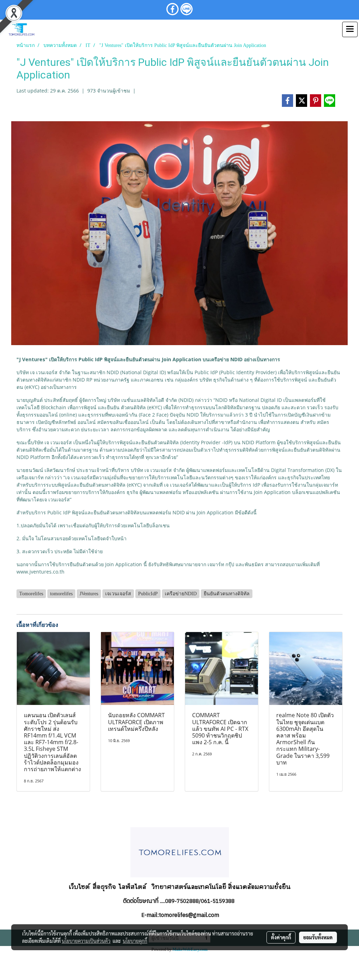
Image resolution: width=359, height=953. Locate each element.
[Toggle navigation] (350, 29)
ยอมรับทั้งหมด (318, 937)
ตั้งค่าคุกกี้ (281, 937)
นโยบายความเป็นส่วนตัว (86, 941)
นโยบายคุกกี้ (135, 941)
